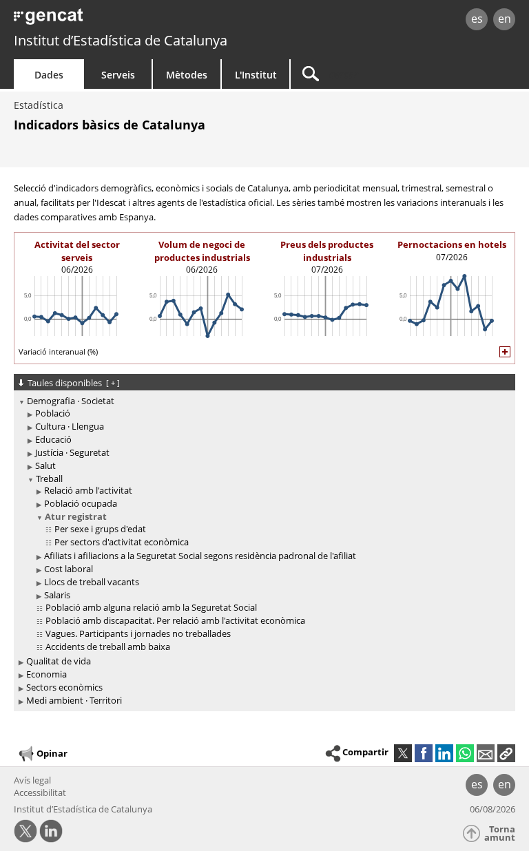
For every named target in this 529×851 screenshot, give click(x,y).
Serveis (118, 74)
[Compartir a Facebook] (424, 753)
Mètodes (186, 74)
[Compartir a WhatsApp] (465, 753)
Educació (53, 439)
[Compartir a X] (403, 753)
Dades (48, 74)
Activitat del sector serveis (77, 250)
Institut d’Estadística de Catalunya (120, 40)
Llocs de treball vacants (91, 582)
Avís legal (32, 780)
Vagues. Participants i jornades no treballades (138, 633)
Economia (46, 674)
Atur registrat (76, 516)
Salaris (57, 595)
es (477, 18)
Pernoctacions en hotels (451, 244)
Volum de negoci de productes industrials (202, 250)
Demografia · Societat (70, 401)
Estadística (38, 105)
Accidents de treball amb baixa (107, 646)
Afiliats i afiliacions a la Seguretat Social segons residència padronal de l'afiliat (200, 555)
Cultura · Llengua (69, 426)
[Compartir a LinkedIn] (444, 753)
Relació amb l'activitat (88, 490)
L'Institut (256, 74)
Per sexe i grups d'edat (100, 529)
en (504, 18)
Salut (45, 465)
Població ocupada (80, 503)
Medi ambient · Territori (74, 700)
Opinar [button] (52, 752)
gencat (114, 20)
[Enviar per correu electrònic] (486, 753)
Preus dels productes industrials (326, 250)
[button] (506, 753)
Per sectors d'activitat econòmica (121, 542)
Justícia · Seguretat (72, 452)
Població (52, 413)
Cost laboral (68, 569)
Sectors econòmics (64, 687)
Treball (49, 478)
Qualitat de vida (58, 661)
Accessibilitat (40, 792)
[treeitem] (262, 525)
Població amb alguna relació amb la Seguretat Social (151, 607)
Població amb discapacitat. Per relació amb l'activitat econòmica (175, 620)
